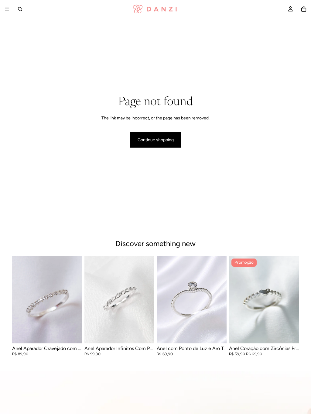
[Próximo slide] (75, 299)
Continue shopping (156, 139)
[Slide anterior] (19, 299)
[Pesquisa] (20, 9)
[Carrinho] (303, 9)
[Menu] (7, 9)
